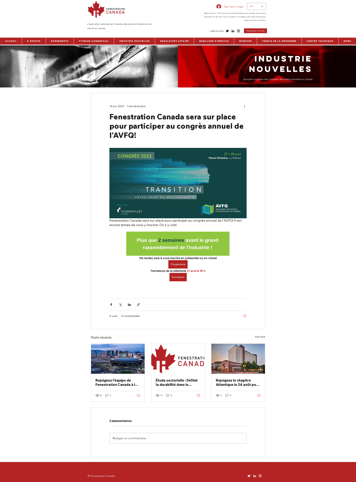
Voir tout (260, 336)
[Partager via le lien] (138, 304)
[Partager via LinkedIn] (129, 304)
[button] (34, 41)
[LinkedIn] (233, 31)
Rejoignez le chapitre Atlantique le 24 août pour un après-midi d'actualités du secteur (238, 382)
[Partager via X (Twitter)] (120, 304)
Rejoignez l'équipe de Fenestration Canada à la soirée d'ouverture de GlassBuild (116, 382)
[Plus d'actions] (244, 106)
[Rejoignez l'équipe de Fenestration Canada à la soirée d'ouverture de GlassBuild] (118, 359)
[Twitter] (227, 31)
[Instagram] (238, 31)
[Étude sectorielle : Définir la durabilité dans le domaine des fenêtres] (178, 359)
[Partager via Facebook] (111, 304)
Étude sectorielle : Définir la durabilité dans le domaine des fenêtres (177, 382)
